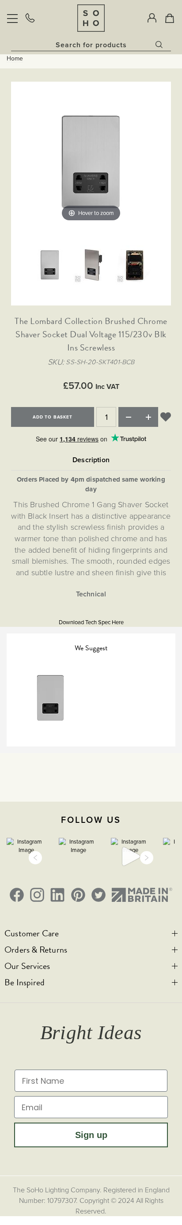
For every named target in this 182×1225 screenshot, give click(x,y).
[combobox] (91, 44)
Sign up (91, 1135)
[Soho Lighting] (91, 18)
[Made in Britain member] (142, 895)
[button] (35, 857)
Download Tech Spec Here (91, 622)
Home (15, 59)
